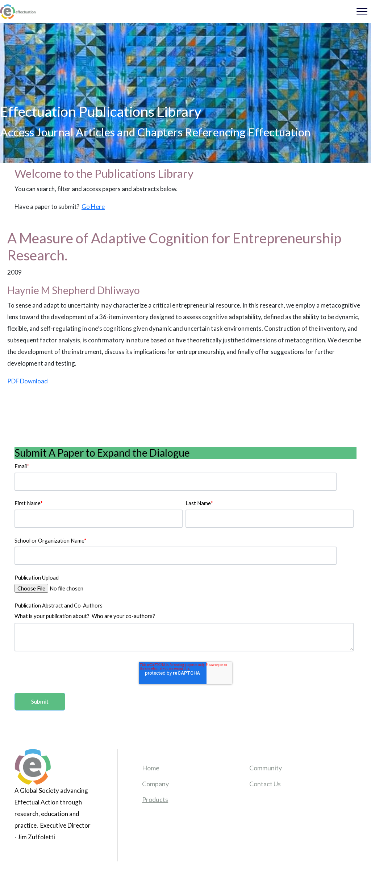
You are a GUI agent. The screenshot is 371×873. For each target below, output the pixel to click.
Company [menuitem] (155, 784)
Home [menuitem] (150, 768)
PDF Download (27, 381)
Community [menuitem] (265, 768)
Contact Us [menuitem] (265, 784)
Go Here (93, 206)
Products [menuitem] (155, 799)
